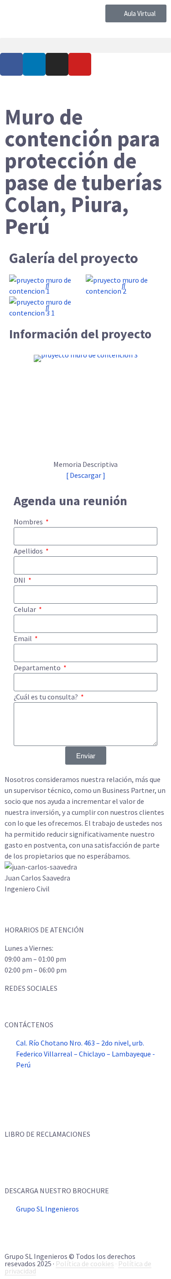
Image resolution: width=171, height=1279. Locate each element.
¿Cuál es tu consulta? (46, 696)
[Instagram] (57, 64)
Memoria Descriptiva (85, 464)
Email (23, 638)
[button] (85, 45)
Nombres (29, 521)
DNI (20, 580)
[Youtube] (79, 64)
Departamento (38, 667)
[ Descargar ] (85, 475)
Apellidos (29, 550)
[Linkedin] (34, 64)
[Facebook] (11, 64)
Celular (25, 609)
